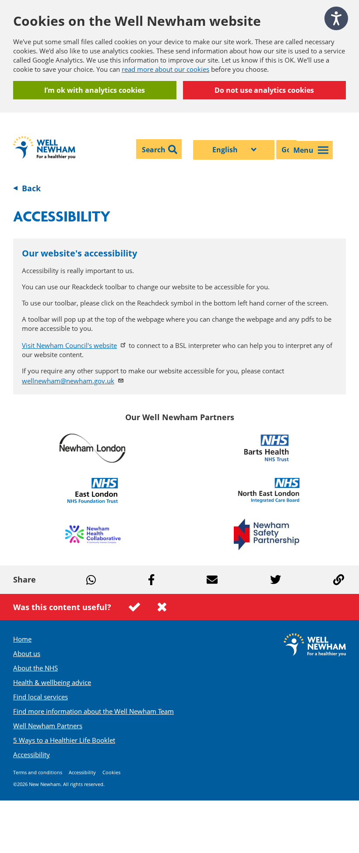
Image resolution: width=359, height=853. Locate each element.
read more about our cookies (165, 69)
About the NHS (35, 667)
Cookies (111, 772)
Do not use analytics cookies (264, 90)
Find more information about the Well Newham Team (93, 711)
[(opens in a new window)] (92, 448)
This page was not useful (162, 607)
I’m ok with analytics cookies (94, 90)
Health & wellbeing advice (52, 682)
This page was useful (134, 607)
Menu (303, 150)
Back (31, 188)
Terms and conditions (37, 772)
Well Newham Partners (47, 725)
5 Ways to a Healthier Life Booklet (64, 740)
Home (22, 639)
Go (286, 149)
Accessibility (31, 754)
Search (153, 149)
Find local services (40, 696)
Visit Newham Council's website (69, 345)
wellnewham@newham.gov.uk (68, 380)
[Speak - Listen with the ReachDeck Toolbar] (336, 18)
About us (26, 653)
